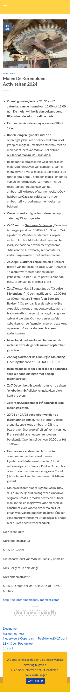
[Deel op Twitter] (31, 613)
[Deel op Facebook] (24, 613)
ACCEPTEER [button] (35, 681)
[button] (5, 6)
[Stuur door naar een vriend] (38, 613)
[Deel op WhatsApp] (17, 613)
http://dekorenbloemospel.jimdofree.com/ (31, 599)
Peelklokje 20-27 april (52, 638)
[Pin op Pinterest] (45, 613)
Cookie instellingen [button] (35, 675)
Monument (10, 73)
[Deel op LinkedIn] (52, 613)
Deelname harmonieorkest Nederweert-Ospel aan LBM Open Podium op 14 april (18, 638)
